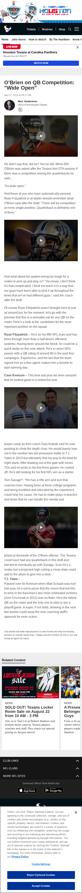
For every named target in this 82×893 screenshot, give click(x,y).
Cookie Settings (41, 864)
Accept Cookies (41, 885)
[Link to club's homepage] (7, 27)
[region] (41, 851)
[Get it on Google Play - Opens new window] (53, 797)
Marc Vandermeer (28, 101)
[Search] (69, 29)
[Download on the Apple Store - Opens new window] (27, 795)
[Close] (77, 47)
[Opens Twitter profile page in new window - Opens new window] (20, 110)
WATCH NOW (41, 63)
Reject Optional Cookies (41, 874)
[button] (41, 136)
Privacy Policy (49, 856)
